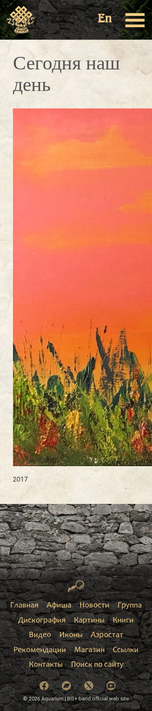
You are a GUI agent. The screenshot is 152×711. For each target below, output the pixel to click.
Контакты (46, 665)
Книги (123, 621)
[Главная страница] (21, 20)
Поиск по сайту (97, 665)
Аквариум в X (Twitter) (89, 686)
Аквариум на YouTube (111, 686)
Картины (89, 621)
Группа (130, 606)
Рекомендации (39, 650)
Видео (40, 635)
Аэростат (107, 635)
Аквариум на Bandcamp (66, 686)
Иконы (71, 635)
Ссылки (126, 650)
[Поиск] (76, 586)
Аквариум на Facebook (44, 686)
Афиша (59, 606)
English (105, 19)
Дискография (42, 621)
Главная (24, 606)
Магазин (89, 650)
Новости (94, 606)
